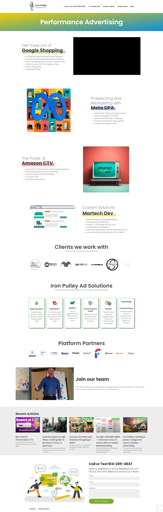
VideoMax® (54, 309)
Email (91, 482)
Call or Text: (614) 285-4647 (75, 6)
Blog (132, 6)
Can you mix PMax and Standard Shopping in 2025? (80, 439)
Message (92, 488)
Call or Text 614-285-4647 (110, 464)
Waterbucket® (37, 309)
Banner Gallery (109, 6)
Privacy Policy (43, 509)
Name (91, 475)
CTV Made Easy (94, 6)
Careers (32, 509)
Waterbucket (122, 6)
